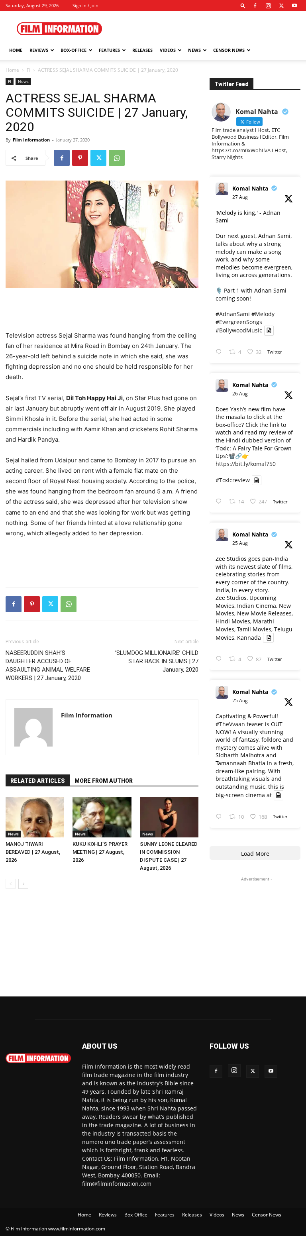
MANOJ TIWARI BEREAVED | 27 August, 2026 (33, 852)
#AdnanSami (233, 314)
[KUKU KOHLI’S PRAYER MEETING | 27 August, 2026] (102, 817)
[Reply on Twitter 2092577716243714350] (220, 502)
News (194, 50)
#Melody (263, 314)
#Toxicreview (233, 480)
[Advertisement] (207, 29)
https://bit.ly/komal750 (246, 464)
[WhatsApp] (117, 158)
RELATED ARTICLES (37, 781)
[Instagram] (268, 5)
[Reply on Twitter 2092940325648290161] (220, 352)
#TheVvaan (230, 724)
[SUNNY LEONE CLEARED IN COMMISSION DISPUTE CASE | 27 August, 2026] (169, 817)
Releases (142, 50)
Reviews (38, 50)
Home (15, 50)
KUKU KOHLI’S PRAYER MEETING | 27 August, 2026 (100, 852)
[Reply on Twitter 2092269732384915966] (220, 659)
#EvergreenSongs (239, 322)
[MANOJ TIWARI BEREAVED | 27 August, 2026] (35, 817)
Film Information (31, 140)
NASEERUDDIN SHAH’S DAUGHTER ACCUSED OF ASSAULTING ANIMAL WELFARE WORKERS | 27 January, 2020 (48, 665)
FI (28, 70)
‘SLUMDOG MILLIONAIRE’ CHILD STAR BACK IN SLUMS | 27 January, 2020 (156, 661)
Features (109, 50)
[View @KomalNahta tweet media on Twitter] (269, 330)
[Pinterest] (80, 158)
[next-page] (23, 884)
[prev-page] (11, 884)
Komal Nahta (250, 188)
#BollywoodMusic (239, 330)
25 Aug (240, 543)
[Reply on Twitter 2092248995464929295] (220, 817)
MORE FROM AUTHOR (104, 781)
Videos (168, 50)
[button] (243, 5)
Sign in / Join (85, 5)
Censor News (229, 50)
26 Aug (240, 393)
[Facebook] (255, 5)
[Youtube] (294, 5)
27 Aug (240, 197)
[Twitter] (281, 5)
